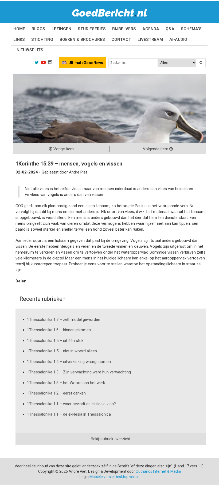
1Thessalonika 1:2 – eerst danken (56, 393)
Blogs (38, 28)
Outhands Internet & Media (158, 471)
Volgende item (156, 149)
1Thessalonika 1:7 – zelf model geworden (63, 319)
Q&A (170, 28)
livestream (150, 39)
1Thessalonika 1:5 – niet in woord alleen (62, 351)
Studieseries (92, 28)
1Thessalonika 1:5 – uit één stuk (55, 340)
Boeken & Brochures (82, 39)
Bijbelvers (124, 28)
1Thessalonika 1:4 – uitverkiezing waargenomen (69, 361)
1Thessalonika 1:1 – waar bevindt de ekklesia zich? (71, 403)
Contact (121, 39)
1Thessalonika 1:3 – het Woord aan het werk (66, 382)
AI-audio (178, 39)
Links (19, 39)
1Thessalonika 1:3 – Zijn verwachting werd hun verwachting (79, 372)
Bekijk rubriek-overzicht (110, 439)
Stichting (42, 39)
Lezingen (61, 28)
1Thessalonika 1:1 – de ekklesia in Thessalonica (69, 414)
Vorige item (63, 149)
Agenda (150, 28)
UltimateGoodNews (85, 63)
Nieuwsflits (30, 50)
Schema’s (191, 28)
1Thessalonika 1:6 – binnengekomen (59, 330)
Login (84, 477)
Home (19, 28)
